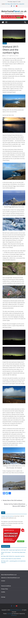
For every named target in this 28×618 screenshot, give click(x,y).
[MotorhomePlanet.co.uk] (3, 22)
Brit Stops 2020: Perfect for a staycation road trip (13, 556)
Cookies (3, 592)
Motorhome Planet (14, 55)
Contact (3, 580)
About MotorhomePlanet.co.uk (8, 574)
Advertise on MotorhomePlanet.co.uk (10, 577)
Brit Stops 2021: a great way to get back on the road (13, 550)
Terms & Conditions (6, 586)
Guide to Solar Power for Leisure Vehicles (11, 558)
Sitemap (3, 597)
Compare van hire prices (7, 516)
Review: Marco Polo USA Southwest (12, 500)
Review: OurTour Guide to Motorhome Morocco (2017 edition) (14, 505)
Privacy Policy (4, 589)
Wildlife (4, 43)
